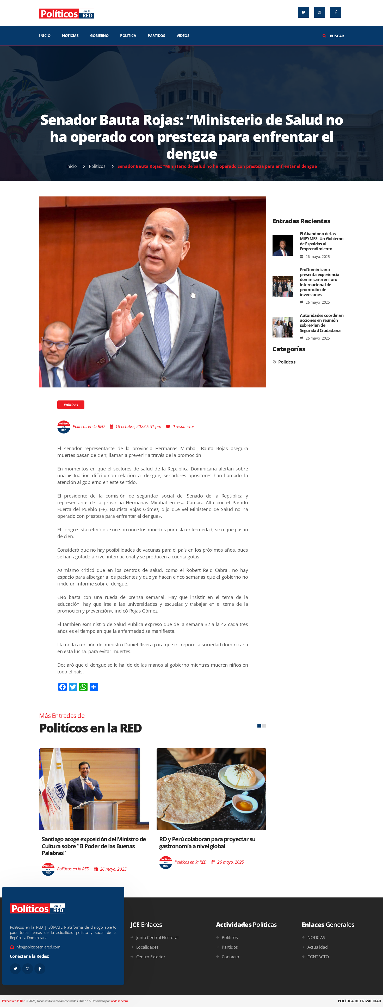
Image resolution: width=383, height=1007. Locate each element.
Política (128, 35)
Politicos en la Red (13, 1001)
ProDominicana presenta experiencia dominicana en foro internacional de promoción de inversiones (319, 282)
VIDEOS (183, 35)
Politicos (97, 166)
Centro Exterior (150, 957)
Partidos (230, 947)
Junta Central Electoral (157, 937)
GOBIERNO (99, 35)
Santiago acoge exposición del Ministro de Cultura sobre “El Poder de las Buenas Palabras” (94, 846)
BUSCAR (336, 35)
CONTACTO (318, 957)
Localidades (147, 947)
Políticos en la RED (89, 426)
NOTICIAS (70, 35)
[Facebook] (335, 12)
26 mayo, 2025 (317, 256)
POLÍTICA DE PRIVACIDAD (359, 1000)
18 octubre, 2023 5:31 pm (138, 426)
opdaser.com (119, 1001)
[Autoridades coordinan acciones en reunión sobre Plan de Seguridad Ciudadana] (283, 327)
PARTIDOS (156, 35)
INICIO (44, 35)
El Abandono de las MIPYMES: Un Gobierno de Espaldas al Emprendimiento (322, 241)
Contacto (230, 957)
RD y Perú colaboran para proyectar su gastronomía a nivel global (207, 842)
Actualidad (317, 947)
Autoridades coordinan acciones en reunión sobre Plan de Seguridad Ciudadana (322, 323)
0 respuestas (183, 426)
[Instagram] (319, 12)
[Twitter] (303, 12)
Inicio (71, 166)
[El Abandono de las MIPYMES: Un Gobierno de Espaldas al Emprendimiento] (283, 245)
